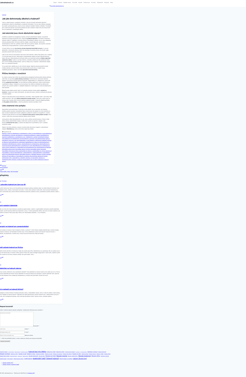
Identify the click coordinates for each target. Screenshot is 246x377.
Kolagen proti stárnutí (67, 353)
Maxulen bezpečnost (13, 356)
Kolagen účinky (107, 353)
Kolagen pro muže (48, 353)
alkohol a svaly (13, 137)
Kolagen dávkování (102, 351)
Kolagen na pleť (22, 354)
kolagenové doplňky (40, 353)
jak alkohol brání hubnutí (12, 149)
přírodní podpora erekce (18, 358)
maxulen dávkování (33, 356)
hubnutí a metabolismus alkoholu (35, 144)
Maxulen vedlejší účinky (73, 356)
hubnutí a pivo (20, 145)
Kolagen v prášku (100, 353)
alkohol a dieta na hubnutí (30, 133)
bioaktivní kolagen (4, 351)
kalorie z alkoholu (32, 152)
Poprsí (55, 2)
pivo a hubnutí (16, 156)
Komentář (36, 326)
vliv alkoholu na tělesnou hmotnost (18, 159)
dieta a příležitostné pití (37, 140)
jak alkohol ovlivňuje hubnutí (26, 149)
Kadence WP (31, 373)
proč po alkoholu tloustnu (27, 156)
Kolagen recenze (92, 353)
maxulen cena (20, 356)
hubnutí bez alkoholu (35, 147)
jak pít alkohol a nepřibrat (30, 151)
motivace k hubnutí (105, 356)
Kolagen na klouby (5, 354)
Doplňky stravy (67, 2)
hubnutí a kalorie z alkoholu (18, 144)
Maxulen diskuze (25, 356)
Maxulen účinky (95, 356)
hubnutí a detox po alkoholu (36, 142)
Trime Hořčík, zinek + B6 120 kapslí (9, 170)
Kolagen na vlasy (31, 354)
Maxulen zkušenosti (84, 356)
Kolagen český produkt (5, 356)
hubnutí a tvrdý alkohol (30, 145)
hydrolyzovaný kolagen (70, 351)
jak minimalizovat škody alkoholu (15, 151)
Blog (111, 2)
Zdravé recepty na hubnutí (65, 358)
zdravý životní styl (80, 359)
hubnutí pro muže (51, 351)
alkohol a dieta (19, 133)
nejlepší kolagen (3, 358)
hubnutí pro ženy (60, 351)
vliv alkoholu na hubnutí (29, 157)
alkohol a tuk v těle (23, 137)
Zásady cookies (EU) (8, 362)
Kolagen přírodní (85, 353)
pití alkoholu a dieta (28, 154)
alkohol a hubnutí (42, 133)
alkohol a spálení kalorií (37, 135)
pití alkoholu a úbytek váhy (41, 154)
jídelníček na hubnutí (92, 351)
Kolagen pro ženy (76, 354)
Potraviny (106, 2)
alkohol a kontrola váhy (12, 135)
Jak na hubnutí (4, 166)
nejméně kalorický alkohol (16, 154)
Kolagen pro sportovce (57, 353)
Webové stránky (29, 335)
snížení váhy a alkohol (10, 157)
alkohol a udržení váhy (34, 137)
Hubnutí (60, 2)
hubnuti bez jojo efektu (37, 352)
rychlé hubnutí (28, 358)
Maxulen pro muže (50, 356)
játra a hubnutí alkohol (12, 152)
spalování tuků (39, 358)
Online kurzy (86, 2)
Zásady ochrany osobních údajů (11, 364)
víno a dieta (19, 157)
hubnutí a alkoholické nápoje (21, 142)
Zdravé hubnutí (52, 358)
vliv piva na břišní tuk (33, 159)
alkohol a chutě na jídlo (8, 133)
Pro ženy (93, 2)
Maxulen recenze (61, 356)
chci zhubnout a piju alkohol (12, 140)
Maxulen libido (42, 356)
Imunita (80, 2)
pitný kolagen (10, 358)
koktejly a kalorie (42, 152)
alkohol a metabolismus (24, 135)
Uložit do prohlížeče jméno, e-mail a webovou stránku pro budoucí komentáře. (22, 338)
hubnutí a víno (40, 145)
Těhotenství (100, 2)
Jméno (27, 329)
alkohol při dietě (10, 138)
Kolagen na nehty (14, 353)
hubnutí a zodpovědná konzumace (20, 147)
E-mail (27, 332)
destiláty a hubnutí (25, 140)
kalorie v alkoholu (23, 152)
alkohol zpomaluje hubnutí (32, 138)
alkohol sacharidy (20, 138)
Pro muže (74, 2)
